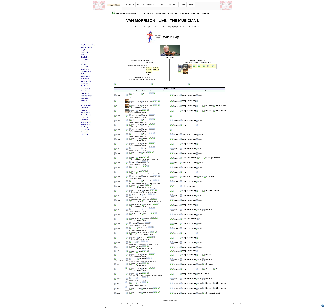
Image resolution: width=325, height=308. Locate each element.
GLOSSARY (172, 4)
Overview (129, 27)
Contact (175, 300)
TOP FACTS (129, 4)
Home (190, 4)
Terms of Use (165, 300)
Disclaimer (171, 300)
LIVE (161, 4)
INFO (182, 4)
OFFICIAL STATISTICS (146, 4)
